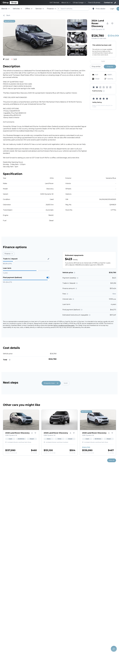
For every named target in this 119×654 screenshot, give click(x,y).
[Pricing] (16, 453)
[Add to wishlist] (112, 23)
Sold (103, 61)
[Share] (107, 23)
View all (111, 460)
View (114, 294)
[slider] (14, 261)
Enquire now (49, 383)
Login (112, 9)
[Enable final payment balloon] (47, 277)
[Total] (10, 360)
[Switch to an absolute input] (48, 259)
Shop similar (96, 66)
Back (8, 15)
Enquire (110, 66)
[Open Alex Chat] (114, 649)
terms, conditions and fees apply (64, 325)
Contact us (108, 2)
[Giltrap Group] (9, 2)
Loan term (7, 268)
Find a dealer (100, 9)
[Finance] (36, 453)
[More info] (74, 272)
